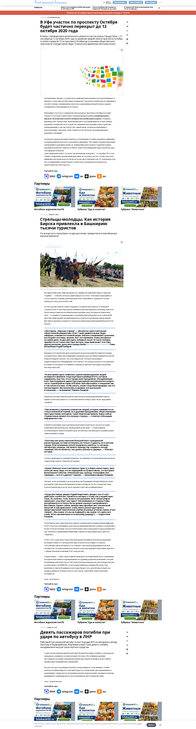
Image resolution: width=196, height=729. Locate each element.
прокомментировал (99, 344)
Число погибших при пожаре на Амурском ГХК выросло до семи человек (104, 8)
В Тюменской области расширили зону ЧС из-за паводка (138, 8)
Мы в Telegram (136, 2)
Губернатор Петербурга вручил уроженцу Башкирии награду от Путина (98, 13)
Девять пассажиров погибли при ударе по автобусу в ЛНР (75, 8)
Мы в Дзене (151, 2)
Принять (151, 725)
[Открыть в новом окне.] (49, 176)
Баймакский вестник (50, 2)
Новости (38, 7)
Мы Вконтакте (120, 2)
